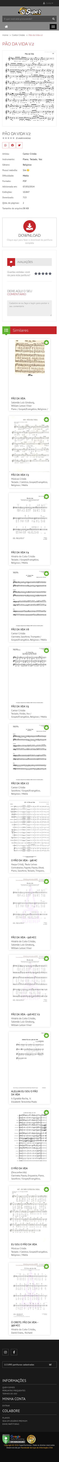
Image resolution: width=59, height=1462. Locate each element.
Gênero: (6, 164)
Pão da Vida (18, 398)
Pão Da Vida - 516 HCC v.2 (25, 1014)
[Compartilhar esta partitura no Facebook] (12, 145)
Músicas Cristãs (18, 478)
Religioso (27, 164)
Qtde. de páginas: (10, 203)
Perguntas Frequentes (13, 1390)
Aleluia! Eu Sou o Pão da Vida (24, 1093)
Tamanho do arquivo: (12, 208)
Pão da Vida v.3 (20, 475)
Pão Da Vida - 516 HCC (23, 937)
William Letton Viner (21, 405)
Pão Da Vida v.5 (20, 706)
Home (5, 35)
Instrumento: (8, 159)
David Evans (17, 1332)
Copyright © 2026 (11, 1445)
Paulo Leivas (31, 864)
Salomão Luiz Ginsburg (22, 402)
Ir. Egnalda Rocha (19, 1098)
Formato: (6, 181)
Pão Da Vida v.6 (20, 629)
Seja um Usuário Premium (14, 1421)
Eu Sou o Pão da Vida (24, 1244)
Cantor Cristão (18, 35)
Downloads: (8, 197)
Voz (40, 159)
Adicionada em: (9, 186)
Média (26, 175)
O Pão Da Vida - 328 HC (24, 860)
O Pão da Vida (19, 1168)
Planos (6, 1417)
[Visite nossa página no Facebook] (14, 1352)
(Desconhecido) (19, 1172)
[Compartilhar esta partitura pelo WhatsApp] (5, 145)
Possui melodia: (9, 170)
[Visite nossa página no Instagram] (5, 1352)
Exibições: (7, 192)
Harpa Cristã (17, 864)
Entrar (6, 1405)
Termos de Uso (9, 1393)
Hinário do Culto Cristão (23, 556)
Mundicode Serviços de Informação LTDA (37, 1447)
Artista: (5, 153)
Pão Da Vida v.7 (20, 783)
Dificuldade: (8, 175)
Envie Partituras (10, 1424)
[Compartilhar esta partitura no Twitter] (19, 145)
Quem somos (8, 1387)
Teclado (33, 159)
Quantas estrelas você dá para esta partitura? (18, 273)
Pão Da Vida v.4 (20, 552)
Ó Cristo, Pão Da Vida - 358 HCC (24, 1324)
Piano (25, 159)
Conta (48, 3)
